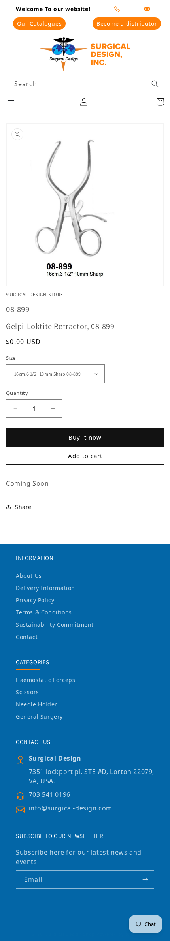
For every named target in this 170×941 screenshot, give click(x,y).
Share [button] (23, 507)
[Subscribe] (145, 879)
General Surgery (39, 716)
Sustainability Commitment (55, 624)
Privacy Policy (35, 600)
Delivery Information (45, 588)
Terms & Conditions (44, 612)
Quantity (17, 392)
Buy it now (85, 437)
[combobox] (85, 84)
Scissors (27, 692)
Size (11, 357)
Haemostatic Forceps (45, 680)
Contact (27, 636)
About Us (29, 575)
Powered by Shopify (120, 934)
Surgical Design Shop (70, 934)
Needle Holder (36, 704)
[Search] (155, 83)
